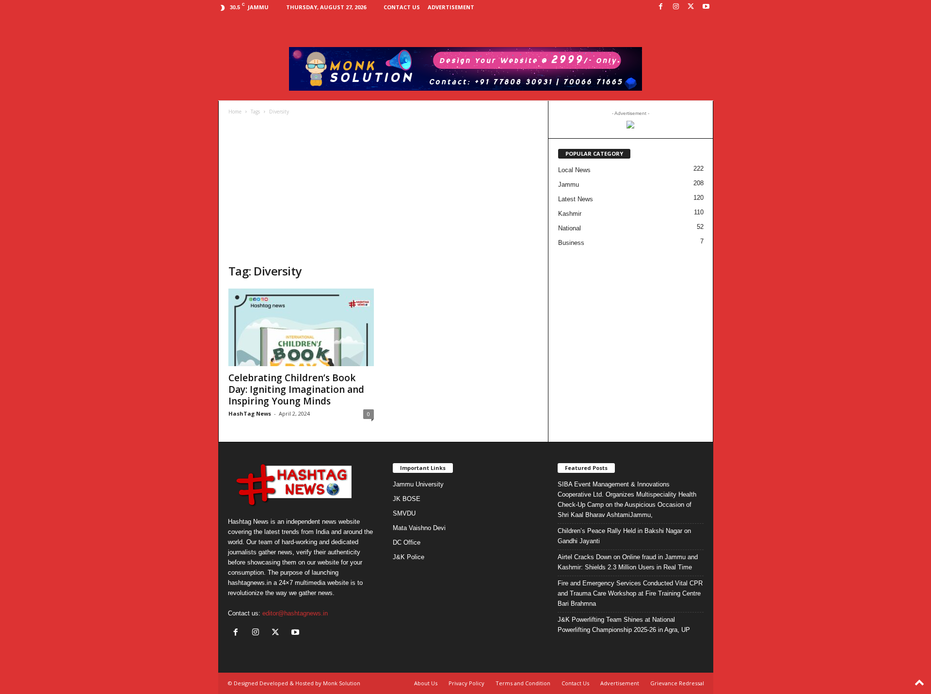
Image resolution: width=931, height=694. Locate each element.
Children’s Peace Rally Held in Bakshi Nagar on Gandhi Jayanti (624, 536)
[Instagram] (676, 7)
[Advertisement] (383, 190)
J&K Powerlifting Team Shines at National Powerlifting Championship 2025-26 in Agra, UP (624, 624)
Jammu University (418, 484)
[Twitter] (691, 7)
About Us (425, 683)
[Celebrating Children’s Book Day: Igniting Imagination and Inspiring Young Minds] (301, 327)
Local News (574, 170)
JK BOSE (406, 498)
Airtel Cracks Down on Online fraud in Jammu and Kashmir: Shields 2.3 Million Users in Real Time (628, 562)
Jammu (568, 184)
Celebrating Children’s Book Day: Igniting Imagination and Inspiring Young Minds (296, 389)
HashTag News (249, 413)
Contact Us (402, 7)
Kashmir (569, 213)
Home (234, 111)
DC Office (406, 542)
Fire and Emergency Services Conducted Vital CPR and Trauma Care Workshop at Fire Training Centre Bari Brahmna (630, 593)
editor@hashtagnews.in (295, 613)
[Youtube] (706, 7)
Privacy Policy (466, 683)
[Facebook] (661, 7)
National (569, 228)
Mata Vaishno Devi (419, 528)
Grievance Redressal (677, 683)
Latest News (575, 199)
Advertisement (451, 7)
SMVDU (404, 513)
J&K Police (408, 557)
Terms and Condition (523, 683)
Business (571, 242)
